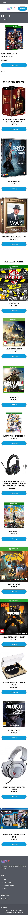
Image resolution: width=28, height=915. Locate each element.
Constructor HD (14, 303)
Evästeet (20, 910)
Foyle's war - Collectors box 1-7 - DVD (14, 237)
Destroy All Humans (14, 584)
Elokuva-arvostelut (9, 885)
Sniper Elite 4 (14, 397)
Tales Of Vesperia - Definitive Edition (14, 436)
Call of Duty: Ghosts (14, 730)
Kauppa (22, 8)
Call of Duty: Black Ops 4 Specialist (14, 637)
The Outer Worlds (14, 531)
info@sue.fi (4, 2)
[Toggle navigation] (3, 8)
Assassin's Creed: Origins (14, 349)
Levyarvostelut (8, 882)
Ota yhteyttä (13, 910)
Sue (5, 879)
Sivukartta (20, 912)
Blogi (5, 888)
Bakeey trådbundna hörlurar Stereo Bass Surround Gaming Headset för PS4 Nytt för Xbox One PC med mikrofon (14, 484)
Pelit (9, 54)
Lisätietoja (14, 65)
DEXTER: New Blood (14, 181)
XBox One (14, 54)
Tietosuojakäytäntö (10, 912)
